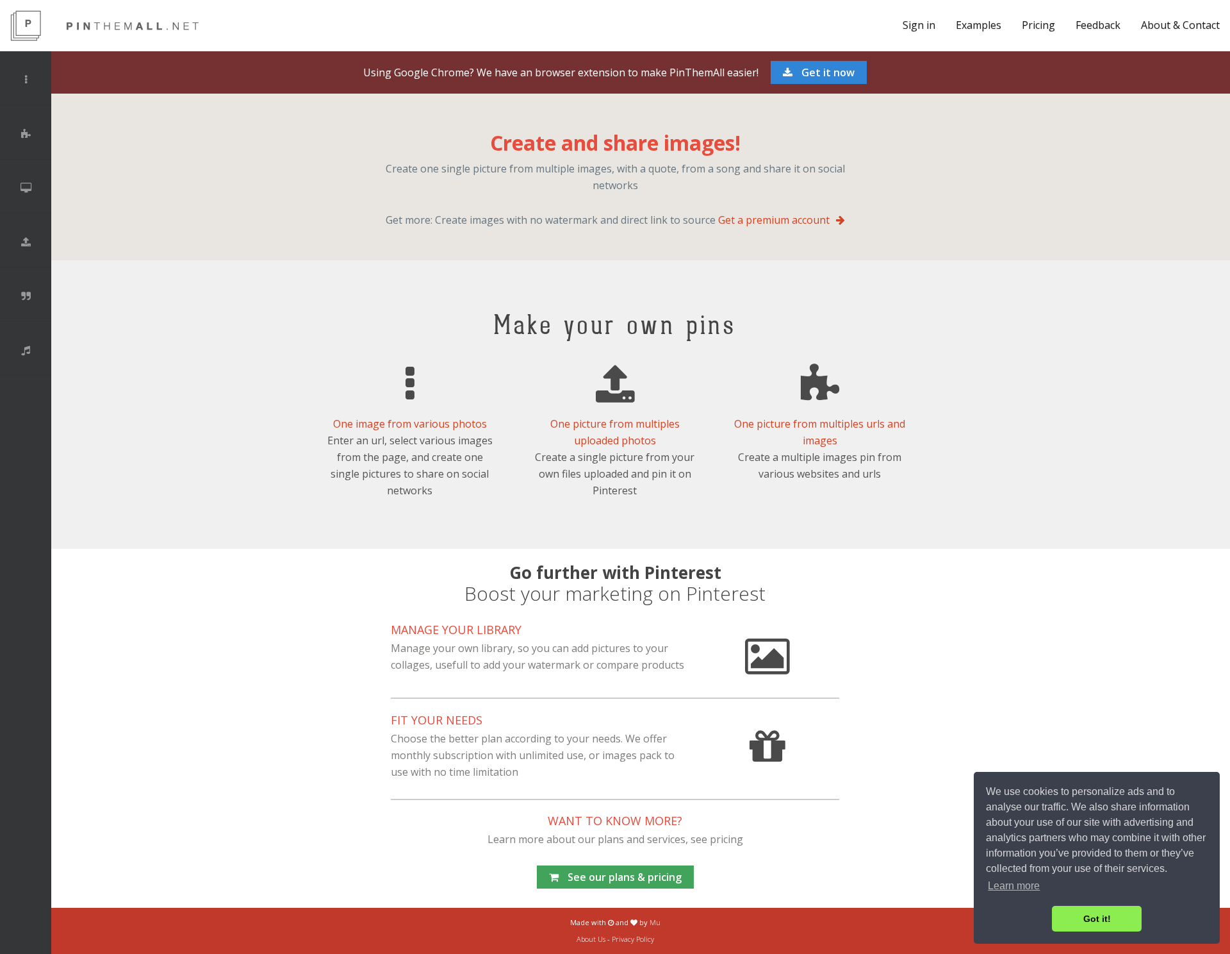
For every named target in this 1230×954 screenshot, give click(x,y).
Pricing (1038, 25)
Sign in (919, 25)
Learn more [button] (1014, 885)
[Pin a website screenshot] (25, 187)
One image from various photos (410, 424)
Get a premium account (774, 220)
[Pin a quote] (25, 296)
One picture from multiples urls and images (819, 432)
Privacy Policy (633, 939)
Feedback (1098, 25)
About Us (591, 939)
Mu (655, 922)
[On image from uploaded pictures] (25, 241)
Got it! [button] (1097, 919)
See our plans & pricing (623, 877)
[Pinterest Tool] (131, 25)
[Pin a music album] (25, 350)
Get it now (827, 72)
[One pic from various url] (25, 134)
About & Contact (1180, 25)
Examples (978, 25)
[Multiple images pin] (25, 79)
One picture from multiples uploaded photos (615, 432)
